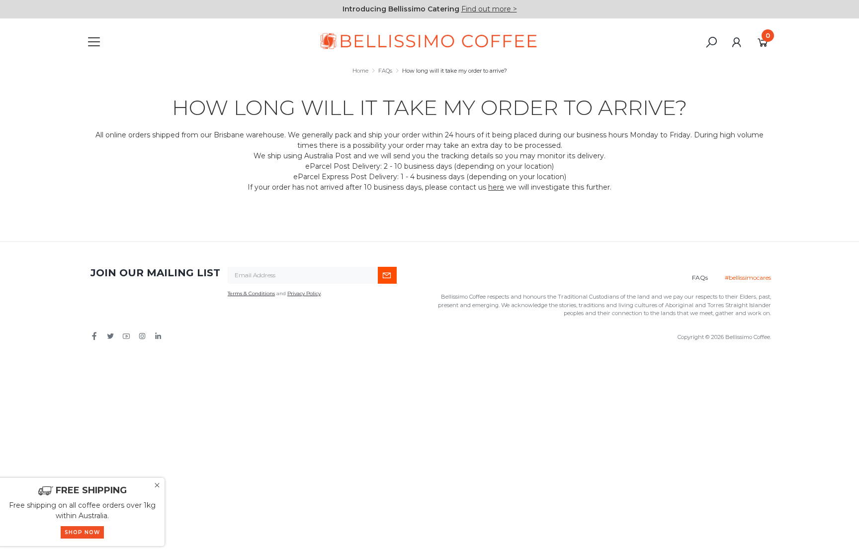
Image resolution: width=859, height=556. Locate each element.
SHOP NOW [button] (82, 532)
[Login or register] (736, 42)
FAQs (700, 277)
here (496, 187)
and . (275, 293)
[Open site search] (711, 42)
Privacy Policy (304, 293)
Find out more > (489, 8)
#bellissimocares (748, 277)
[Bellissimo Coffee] (429, 41)
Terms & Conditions (251, 293)
